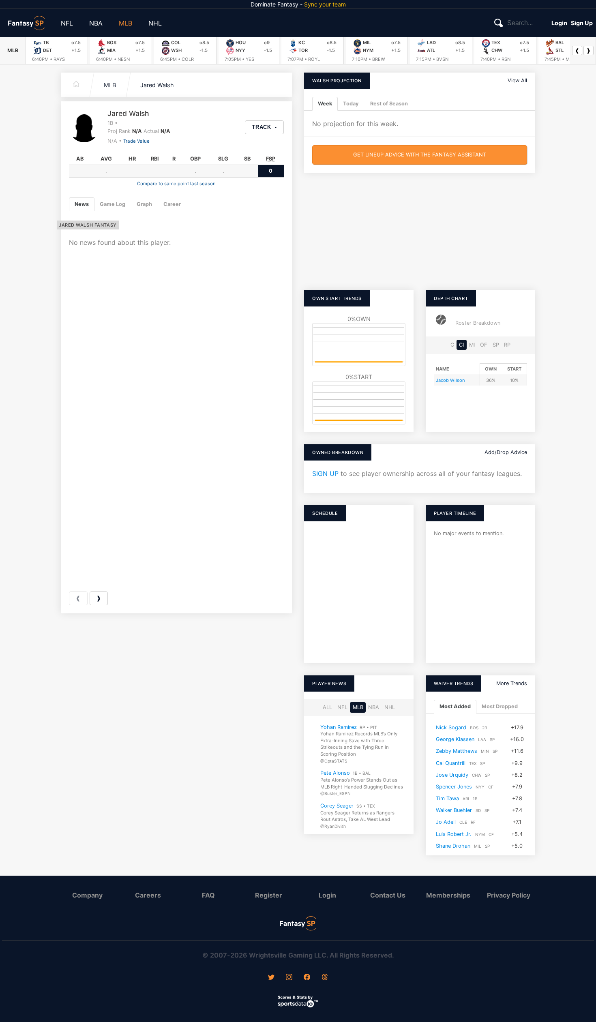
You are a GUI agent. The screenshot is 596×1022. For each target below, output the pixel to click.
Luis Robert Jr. (454, 834)
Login (559, 22)
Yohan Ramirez (338, 727)
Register (268, 895)
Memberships (448, 895)
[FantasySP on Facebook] (307, 978)
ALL (327, 707)
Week (325, 104)
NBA (96, 23)
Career (172, 204)
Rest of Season (389, 104)
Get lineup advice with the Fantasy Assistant (419, 155)
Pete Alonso (335, 773)
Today (351, 104)
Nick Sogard (451, 727)
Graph (144, 204)
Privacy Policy (508, 895)
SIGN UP (325, 473)
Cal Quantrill (450, 763)
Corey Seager (337, 806)
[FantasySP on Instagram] (289, 978)
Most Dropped (500, 706)
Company (87, 895)
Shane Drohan (453, 846)
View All (517, 80)
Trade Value (136, 141)
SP (496, 345)
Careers (148, 895)
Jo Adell (446, 822)
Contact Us (387, 895)
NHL (155, 23)
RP (507, 345)
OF (483, 345)
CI (461, 345)
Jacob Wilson (450, 380)
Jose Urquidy (452, 774)
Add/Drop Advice (506, 452)
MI (472, 345)
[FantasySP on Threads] (325, 978)
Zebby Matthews (456, 751)
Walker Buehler (454, 810)
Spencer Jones (454, 787)
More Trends (511, 683)
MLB (125, 23)
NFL (67, 23)
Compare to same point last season (176, 183)
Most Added (455, 706)
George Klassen (455, 739)
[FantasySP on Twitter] (271, 978)
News (82, 204)
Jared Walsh (157, 84)
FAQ (208, 895)
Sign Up (582, 22)
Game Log (112, 204)
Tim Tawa (447, 798)
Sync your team (325, 4)
